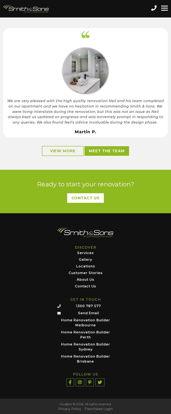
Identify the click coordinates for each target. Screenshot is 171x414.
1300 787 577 (88, 306)
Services (85, 253)
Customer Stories (86, 273)
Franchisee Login (99, 409)
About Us (85, 280)
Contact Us (85, 198)
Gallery (85, 260)
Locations (85, 266)
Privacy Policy (69, 409)
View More (63, 151)
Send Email (88, 313)
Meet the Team (107, 151)
